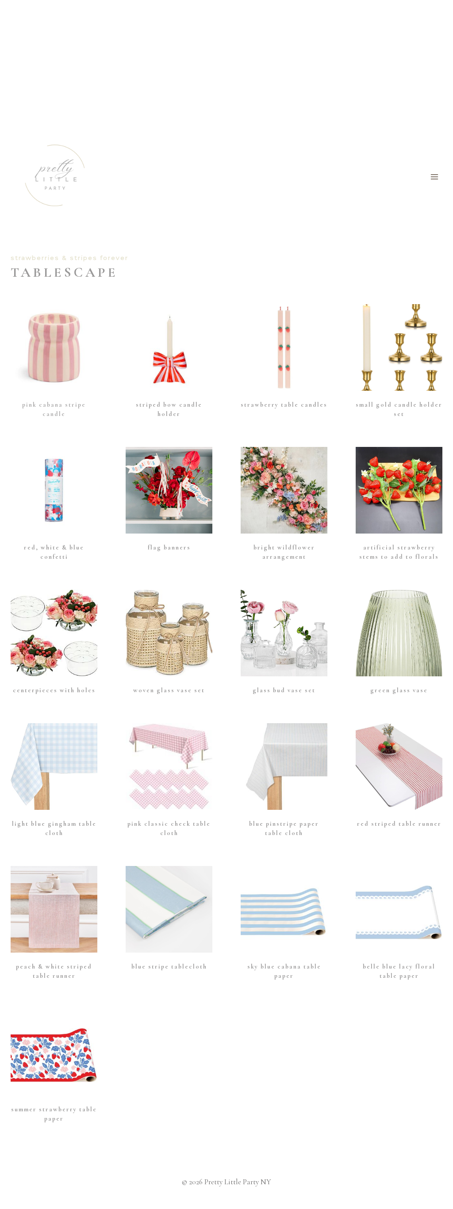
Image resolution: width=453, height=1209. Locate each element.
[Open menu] (434, 176)
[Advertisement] (226, 66)
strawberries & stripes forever (69, 257)
